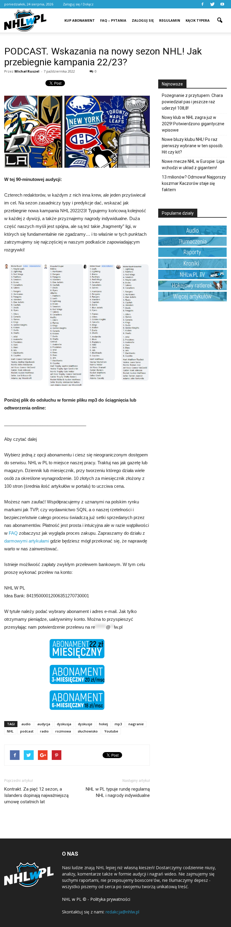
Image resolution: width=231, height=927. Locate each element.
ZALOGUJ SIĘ (143, 20)
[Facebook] (202, 4)
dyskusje (85, 724)
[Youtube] (222, 4)
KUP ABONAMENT (79, 20)
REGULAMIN (169, 20)
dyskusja (64, 724)
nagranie (136, 724)
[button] (219, 16)
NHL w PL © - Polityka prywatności (96, 899)
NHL (10, 731)
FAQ (13, 533)
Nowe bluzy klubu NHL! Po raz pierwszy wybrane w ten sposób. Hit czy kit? (192, 145)
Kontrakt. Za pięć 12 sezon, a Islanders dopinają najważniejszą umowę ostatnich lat (36, 795)
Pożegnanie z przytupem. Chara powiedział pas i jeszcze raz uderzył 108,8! (192, 101)
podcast (26, 731)
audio (26, 724)
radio (44, 731)
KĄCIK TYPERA (198, 20)
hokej (103, 724)
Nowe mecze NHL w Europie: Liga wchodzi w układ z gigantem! (193, 164)
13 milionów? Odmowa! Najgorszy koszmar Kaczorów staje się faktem (194, 183)
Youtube (111, 731)
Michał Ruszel (26, 71)
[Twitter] (212, 4)
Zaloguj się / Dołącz (78, 4)
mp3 (118, 724)
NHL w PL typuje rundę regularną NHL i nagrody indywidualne (118, 792)
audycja (43, 724)
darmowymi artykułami (26, 540)
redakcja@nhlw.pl (122, 912)
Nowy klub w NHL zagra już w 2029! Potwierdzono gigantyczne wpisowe (193, 123)
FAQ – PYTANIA (113, 20)
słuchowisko (88, 731)
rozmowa (63, 731)
